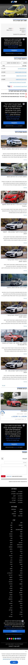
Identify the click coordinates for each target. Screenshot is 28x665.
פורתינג (10, 603)
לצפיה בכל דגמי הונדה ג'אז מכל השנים (18, 82)
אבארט (10, 534)
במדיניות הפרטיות (6, 659)
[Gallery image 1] (2, 15)
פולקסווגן (20, 601)
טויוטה (11, 568)
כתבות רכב (20, 496)
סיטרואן (20, 592)
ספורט (21, 513)
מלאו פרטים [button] (16, 634)
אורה (11, 538)
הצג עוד (3, 385)
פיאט (21, 605)
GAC (11, 525)
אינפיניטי (20, 542)
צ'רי (21, 610)
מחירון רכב (20, 502)
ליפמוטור (20, 575)
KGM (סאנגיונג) (19, 529)
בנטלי (21, 551)
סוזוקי (21, 590)
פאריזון (10, 597)
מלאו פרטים (15, 53)
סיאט (11, 590)
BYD (21, 522)
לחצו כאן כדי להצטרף (14, 646)
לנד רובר (10, 575)
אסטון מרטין (20, 547)
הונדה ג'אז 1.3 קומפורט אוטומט (20, 72)
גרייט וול (10, 555)
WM (11, 531)
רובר (11, 614)
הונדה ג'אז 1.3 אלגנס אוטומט (21, 79)
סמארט (10, 592)
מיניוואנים (14, 513)
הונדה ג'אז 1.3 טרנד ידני (22, 68)
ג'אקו (11, 551)
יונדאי (21, 573)
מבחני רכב (20, 498)
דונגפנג (20, 560)
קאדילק (10, 610)
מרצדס (10, 584)
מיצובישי (10, 581)
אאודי (21, 534)
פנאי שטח (20, 516)
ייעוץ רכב (14, 500)
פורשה (21, 603)
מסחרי (14, 516)
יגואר (11, 571)
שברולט (10, 616)
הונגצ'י (21, 564)
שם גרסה (24, 65)
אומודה (10, 536)
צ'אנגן (11, 608)
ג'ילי (21, 553)
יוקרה (15, 511)
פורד (11, 601)
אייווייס (11, 540)
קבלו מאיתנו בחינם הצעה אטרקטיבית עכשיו (11, 46)
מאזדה (20, 579)
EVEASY (20, 525)
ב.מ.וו (21, 549)
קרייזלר (20, 614)
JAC (11, 527)
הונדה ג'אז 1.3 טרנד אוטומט (21, 76)
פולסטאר (10, 599)
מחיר (3, 65)
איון (21, 540)
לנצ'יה (21, 577)
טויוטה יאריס (24, 411)
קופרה (21, 612)
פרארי (21, 608)
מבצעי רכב (20, 500)
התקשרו (14, 50)
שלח (3, 476)
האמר (11, 562)
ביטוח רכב (13, 491)
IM (21, 527)
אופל (21, 538)
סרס (21, 597)
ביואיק (11, 549)
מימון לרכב (13, 493)
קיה (11, 612)
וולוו (11, 566)
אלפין (11, 544)
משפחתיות (13, 509)
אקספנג (10, 547)
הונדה (11, 564)
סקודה (21, 594)
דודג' (11, 558)
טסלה (21, 571)
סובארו (10, 588)
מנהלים (20, 511)
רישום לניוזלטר (12, 502)
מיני (21, 581)
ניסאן (11, 586)
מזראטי (10, 579)
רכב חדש (14, 498)
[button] (19, 638)
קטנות (21, 509)
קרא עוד (25, 159)
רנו (21, 616)
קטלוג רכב (20, 491)
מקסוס (21, 584)
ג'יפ (11, 553)
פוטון (21, 599)
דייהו (11, 560)
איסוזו (11, 542)
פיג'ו (11, 605)
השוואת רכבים (19, 493)
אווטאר (21, 536)
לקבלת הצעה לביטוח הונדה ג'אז (20, 86)
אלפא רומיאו (19, 544)
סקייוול (11, 594)
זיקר (21, 568)
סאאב (21, 588)
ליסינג (14, 496)
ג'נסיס (21, 555)
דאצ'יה (21, 558)
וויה (21, 566)
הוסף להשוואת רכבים (19, 419)
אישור (14, 662)
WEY (21, 531)
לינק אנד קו (10, 573)
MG (11, 529)
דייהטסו (20, 562)
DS (11, 523)
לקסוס (11, 577)
